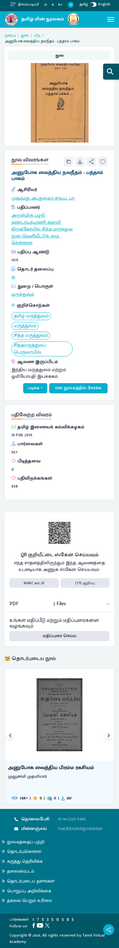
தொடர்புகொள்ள (24, 851)
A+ (60, 5)
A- (46, 5)
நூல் (25, 35)
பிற (37, 35)
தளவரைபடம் (20, 871)
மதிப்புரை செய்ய (59, 635)
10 (13, 277)
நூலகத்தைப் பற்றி (25, 842)
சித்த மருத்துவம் (31, 335)
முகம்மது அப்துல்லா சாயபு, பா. (43, 198)
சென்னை (21, 243)
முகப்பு (10, 35)
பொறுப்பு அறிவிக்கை (29, 891)
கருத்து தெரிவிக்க (25, 861)
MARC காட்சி (34, 583)
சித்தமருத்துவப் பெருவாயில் (30, 349)
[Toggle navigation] (110, 19)
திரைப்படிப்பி (28, 4)
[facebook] (34, 925)
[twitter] (48, 925)
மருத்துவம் (22, 294)
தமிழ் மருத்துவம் (31, 316)
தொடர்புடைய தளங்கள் (31, 881)
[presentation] (10, 736)
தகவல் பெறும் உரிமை (29, 900)
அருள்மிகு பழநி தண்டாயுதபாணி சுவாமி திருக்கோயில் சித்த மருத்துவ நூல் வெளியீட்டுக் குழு (42, 226)
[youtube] (41, 925)
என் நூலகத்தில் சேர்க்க (78, 387)
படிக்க (34, 387)
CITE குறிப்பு (85, 583)
